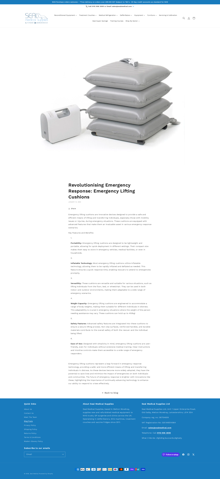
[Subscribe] (62, 454)
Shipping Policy (30, 429)
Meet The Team (30, 417)
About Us (28, 409)
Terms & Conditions (32, 437)
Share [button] (73, 209)
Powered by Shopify (46, 473)
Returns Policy (30, 433)
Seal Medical (34, 473)
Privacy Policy (30, 425)
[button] (183, 18)
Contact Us (29, 413)
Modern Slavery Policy (33, 441)
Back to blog (111, 393)
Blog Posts (28, 421)
